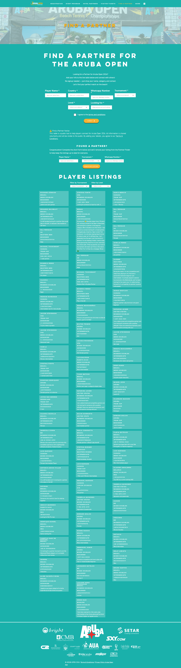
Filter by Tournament (78, 182)
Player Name (51, 91)
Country (72, 91)
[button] (56, 3)
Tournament (121, 91)
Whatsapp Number (100, 91)
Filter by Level (97, 182)
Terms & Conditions (87, 662)
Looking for (97, 103)
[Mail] (144, 4)
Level (70, 103)
